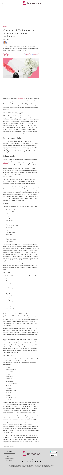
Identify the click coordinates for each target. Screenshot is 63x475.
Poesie (5, 26)
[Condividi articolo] (4, 54)
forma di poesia (21, 98)
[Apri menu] (59, 3)
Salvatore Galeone (12, 42)
